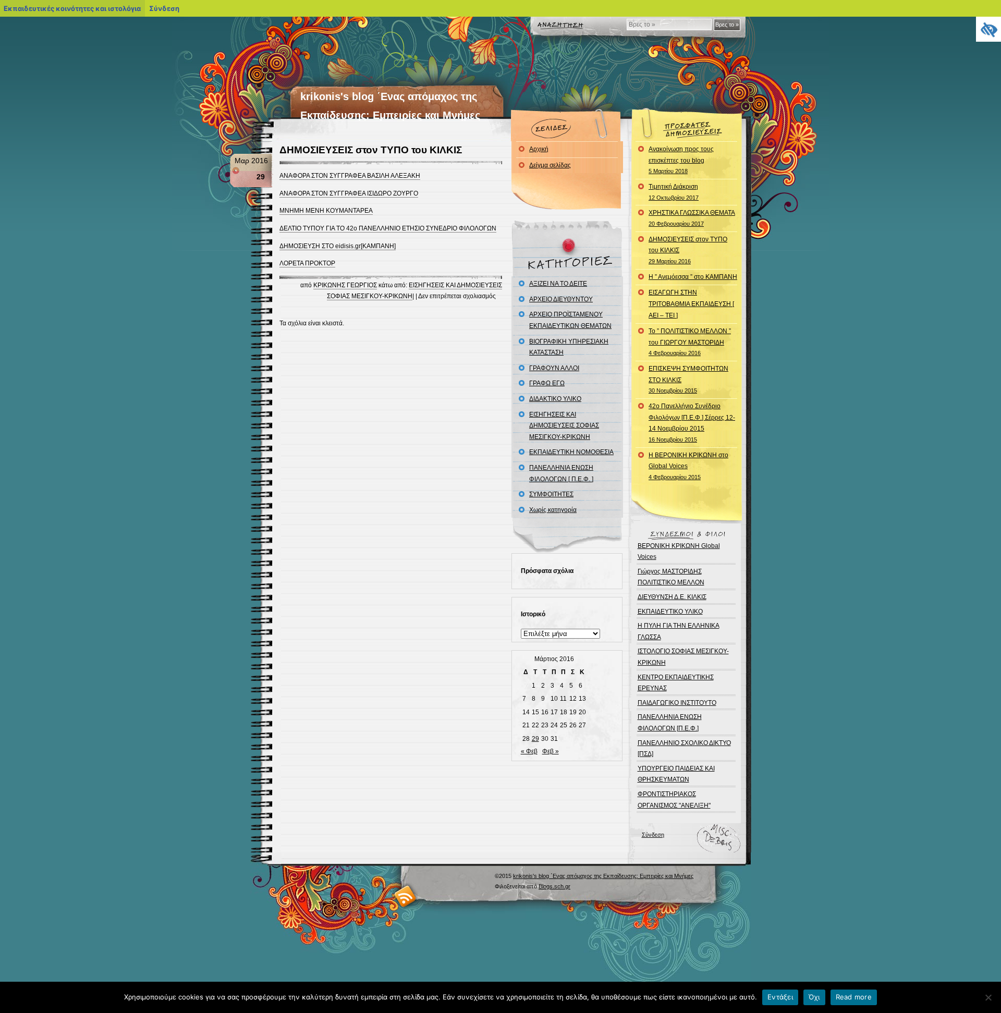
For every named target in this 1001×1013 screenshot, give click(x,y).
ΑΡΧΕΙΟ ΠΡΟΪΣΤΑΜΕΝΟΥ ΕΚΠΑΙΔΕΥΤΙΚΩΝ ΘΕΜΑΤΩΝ (570, 320)
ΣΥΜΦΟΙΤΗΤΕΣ (551, 494)
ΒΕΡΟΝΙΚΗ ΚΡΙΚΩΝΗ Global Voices (679, 551)
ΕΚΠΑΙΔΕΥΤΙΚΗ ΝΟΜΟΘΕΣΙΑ (571, 452)
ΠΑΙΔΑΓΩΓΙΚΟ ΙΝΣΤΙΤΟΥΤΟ (677, 702)
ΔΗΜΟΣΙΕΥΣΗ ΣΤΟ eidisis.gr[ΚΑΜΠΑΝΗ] (337, 246)
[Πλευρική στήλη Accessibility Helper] (988, 29)
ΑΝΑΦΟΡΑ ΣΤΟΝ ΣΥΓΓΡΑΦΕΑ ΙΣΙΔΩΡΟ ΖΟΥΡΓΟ (348, 193)
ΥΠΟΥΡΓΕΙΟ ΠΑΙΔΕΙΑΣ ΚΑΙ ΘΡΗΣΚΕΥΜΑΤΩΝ (676, 774)
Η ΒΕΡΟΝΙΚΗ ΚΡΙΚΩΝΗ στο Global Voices (688, 465)
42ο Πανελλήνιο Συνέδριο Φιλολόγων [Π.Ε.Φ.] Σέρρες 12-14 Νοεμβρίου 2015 (692, 422)
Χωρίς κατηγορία (553, 510)
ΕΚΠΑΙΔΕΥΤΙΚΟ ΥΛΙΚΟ (670, 611)
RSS (405, 896)
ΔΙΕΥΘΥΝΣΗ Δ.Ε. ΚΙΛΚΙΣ (672, 597)
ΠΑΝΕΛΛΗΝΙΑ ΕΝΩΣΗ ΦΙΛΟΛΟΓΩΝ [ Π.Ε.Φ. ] (561, 473)
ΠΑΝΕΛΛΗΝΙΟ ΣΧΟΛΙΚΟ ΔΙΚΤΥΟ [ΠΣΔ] (684, 748)
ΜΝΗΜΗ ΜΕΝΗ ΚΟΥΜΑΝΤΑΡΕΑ (326, 210)
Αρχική (538, 149)
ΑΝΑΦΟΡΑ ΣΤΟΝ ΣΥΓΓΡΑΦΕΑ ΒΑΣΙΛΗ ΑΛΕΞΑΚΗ (349, 175)
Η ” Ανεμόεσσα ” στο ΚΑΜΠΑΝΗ (693, 276)
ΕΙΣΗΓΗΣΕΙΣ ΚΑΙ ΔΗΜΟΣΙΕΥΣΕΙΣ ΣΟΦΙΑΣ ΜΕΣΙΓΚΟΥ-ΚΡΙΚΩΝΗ (564, 426)
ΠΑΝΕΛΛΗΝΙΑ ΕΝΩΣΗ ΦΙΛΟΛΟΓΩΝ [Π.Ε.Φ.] (670, 722)
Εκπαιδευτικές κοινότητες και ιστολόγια (72, 8)
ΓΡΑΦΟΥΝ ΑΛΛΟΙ (554, 368)
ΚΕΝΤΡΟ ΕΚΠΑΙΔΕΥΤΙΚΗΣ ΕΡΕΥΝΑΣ (676, 683)
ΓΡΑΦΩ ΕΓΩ (547, 383)
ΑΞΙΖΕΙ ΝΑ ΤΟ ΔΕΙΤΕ (558, 283)
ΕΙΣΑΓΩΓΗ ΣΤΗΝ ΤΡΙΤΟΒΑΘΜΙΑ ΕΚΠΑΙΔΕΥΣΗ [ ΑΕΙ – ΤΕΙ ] (691, 304)
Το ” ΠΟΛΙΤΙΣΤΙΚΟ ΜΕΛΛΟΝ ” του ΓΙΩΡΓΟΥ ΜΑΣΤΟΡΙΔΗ (690, 341)
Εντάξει (780, 997)
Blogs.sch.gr (554, 886)
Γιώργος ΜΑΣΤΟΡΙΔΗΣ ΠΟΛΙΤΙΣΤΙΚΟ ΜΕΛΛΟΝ (671, 577)
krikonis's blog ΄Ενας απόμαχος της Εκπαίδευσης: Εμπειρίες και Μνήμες (603, 876)
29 (535, 738)
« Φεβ (529, 751)
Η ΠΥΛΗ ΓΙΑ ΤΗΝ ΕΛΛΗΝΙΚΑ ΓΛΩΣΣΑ (678, 631)
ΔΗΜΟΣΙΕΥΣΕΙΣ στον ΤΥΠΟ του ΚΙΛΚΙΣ (370, 149)
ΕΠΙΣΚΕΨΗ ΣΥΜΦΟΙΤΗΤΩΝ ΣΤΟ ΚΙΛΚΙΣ (688, 379)
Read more (854, 997)
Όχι (814, 997)
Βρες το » (727, 24)
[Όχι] (988, 997)
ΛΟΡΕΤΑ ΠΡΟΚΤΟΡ (307, 263)
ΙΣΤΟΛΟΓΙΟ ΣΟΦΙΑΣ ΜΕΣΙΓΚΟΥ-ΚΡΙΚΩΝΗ (683, 657)
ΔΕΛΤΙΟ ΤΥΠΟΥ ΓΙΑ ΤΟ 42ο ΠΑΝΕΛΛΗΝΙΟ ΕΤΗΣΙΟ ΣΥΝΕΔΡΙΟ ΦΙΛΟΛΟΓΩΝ (387, 228)
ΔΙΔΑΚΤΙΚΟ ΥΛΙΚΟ (555, 398)
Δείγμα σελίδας (550, 165)
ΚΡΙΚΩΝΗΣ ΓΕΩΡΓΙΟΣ (345, 285)
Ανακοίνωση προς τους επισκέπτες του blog (681, 159)
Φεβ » (550, 751)
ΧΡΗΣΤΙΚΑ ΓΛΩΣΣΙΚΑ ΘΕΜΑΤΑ (692, 218)
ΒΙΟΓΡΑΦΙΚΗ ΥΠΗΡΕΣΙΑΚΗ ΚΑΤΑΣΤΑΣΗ (568, 347)
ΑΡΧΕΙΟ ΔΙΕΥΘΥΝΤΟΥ (561, 299)
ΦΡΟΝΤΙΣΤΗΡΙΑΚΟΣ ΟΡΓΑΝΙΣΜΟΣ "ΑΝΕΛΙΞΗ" (674, 799)
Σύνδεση (653, 835)
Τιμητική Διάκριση (674, 192)
